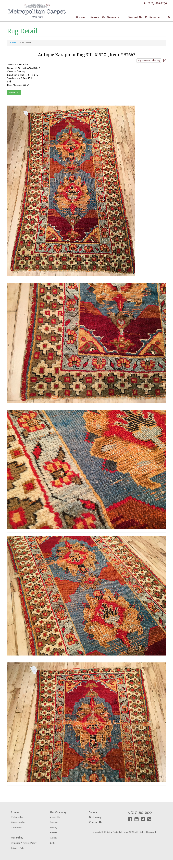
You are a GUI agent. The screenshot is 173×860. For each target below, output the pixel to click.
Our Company (111, 17)
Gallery (53, 838)
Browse (81, 17)
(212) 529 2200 (141, 812)
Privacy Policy (18, 848)
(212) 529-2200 (157, 3)
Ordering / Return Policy (23, 843)
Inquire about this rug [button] (149, 60)
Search (95, 17)
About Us (55, 817)
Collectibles (17, 817)
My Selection (153, 17)
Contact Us (135, 17)
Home (13, 43)
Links (52, 843)
